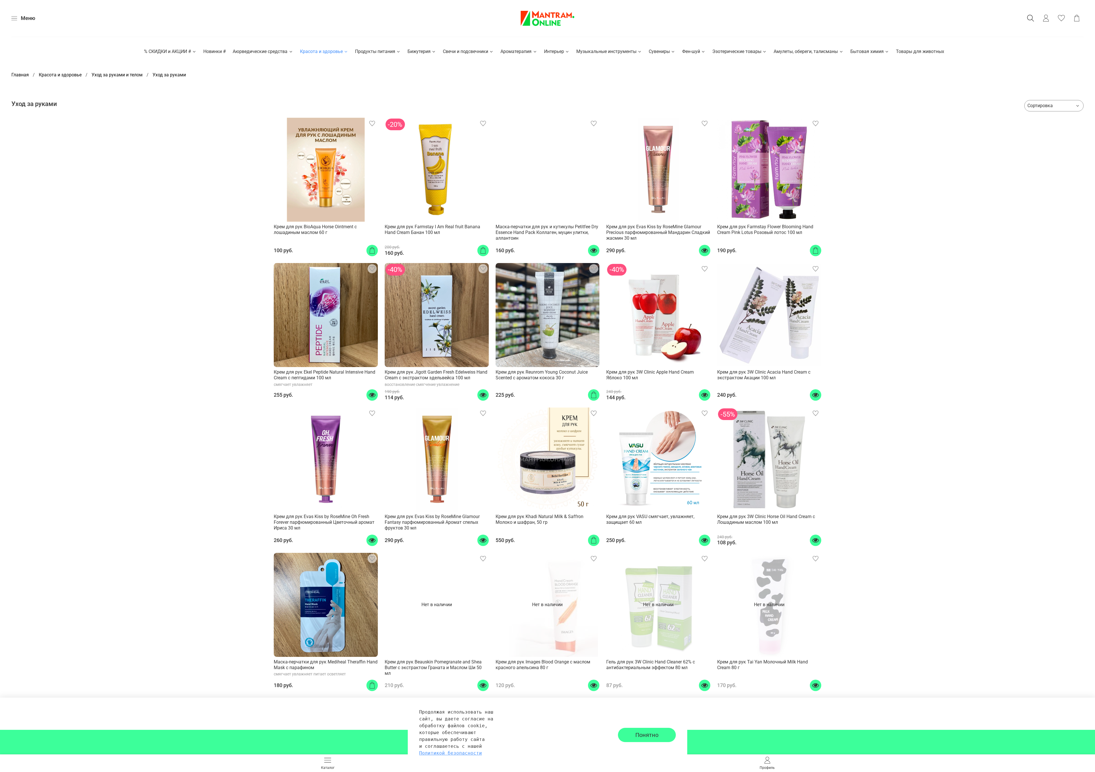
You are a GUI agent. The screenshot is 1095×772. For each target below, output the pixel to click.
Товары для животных (920, 51)
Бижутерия (419, 51)
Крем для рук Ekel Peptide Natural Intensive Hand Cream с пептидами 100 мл (324, 374)
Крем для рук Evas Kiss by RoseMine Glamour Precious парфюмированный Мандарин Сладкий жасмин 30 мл (658, 232)
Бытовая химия (867, 51)
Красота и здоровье (321, 51)
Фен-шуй (691, 51)
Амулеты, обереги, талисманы (806, 51)
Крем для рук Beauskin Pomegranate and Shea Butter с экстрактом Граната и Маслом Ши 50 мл (433, 667)
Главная (20, 75)
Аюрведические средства (260, 51)
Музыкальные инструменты (606, 51)
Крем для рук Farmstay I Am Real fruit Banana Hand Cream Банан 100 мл (432, 229)
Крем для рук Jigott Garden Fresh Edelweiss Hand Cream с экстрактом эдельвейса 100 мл (436, 374)
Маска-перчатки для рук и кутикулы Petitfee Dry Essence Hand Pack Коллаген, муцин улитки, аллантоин (547, 232)
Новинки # (214, 51)
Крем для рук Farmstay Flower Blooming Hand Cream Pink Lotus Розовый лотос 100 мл (765, 229)
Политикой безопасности (450, 753)
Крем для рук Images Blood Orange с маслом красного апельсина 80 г (543, 664)
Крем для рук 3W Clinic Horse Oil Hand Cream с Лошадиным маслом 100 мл (766, 519)
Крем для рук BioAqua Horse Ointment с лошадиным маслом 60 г (315, 229)
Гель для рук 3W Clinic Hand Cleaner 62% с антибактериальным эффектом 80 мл (650, 664)
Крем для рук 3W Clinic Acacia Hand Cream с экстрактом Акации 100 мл (763, 374)
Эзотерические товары (736, 51)
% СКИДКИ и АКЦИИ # (167, 51)
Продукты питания (375, 51)
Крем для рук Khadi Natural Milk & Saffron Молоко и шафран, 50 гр (539, 519)
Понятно (646, 735)
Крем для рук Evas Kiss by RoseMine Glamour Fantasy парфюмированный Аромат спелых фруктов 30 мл (432, 522)
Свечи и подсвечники (465, 51)
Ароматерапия (516, 51)
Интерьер (554, 51)
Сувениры (659, 51)
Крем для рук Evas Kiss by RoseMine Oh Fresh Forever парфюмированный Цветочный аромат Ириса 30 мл (324, 522)
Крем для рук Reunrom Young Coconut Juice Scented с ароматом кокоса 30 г (542, 374)
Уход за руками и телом (117, 75)
